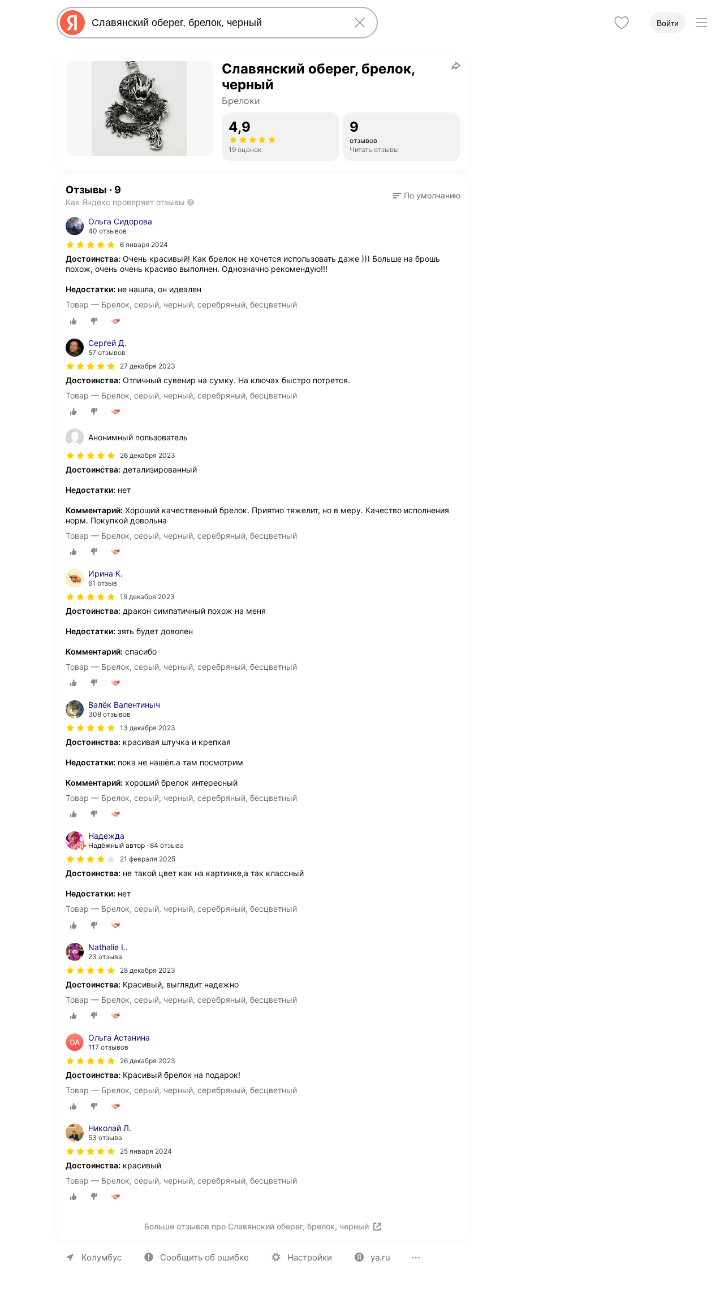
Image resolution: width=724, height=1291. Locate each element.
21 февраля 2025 (147, 859)
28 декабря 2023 (147, 970)
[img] (90, 244)
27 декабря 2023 (147, 366)
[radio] (73, 321)
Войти (668, 23)
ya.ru (380, 1257)
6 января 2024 (144, 244)
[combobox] (215, 22)
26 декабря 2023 (147, 1060)
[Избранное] (621, 22)
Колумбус (101, 1257)
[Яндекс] (72, 22)
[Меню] (701, 22)
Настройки (309, 1257)
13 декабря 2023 (147, 728)
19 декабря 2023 (147, 596)
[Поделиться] (455, 65)
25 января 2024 (146, 1151)
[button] (426, 195)
